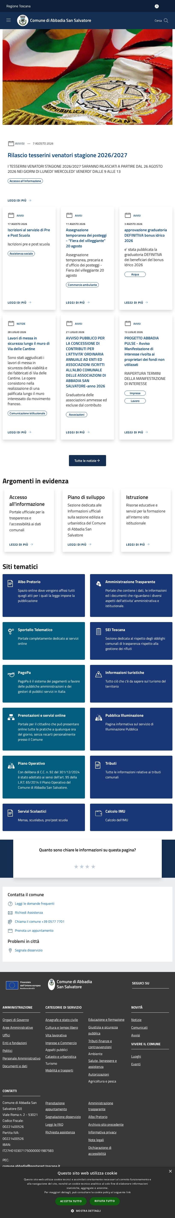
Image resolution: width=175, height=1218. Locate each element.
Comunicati (139, 1027)
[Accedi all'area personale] (157, 6)
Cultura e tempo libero (61, 1027)
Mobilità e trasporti (59, 1070)
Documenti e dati (15, 1066)
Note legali (96, 1139)
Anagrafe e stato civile (61, 1019)
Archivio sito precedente (106, 1124)
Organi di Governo (16, 1019)
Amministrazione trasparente (100, 1106)
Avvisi (20, 143)
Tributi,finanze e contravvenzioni (100, 1043)
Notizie (21, 324)
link (128, 1192)
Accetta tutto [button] (71, 1201)
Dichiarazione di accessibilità (99, 1150)
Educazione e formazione (106, 1019)
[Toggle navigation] (8, 20)
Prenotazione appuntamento (56, 1106)
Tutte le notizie (85, 460)
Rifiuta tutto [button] (105, 1201)
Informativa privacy (102, 1132)
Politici (7, 1050)
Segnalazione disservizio (63, 1116)
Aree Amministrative (18, 1027)
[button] (87, 1211)
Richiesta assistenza (60, 1132)
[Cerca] (166, 20)
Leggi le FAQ (54, 1124)
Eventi (136, 1064)
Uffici (6, 1035)
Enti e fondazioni (15, 1042)
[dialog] (87, 1192)
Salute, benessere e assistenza (102, 1063)
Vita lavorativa (56, 1035)
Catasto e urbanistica (60, 1056)
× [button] (170, 1171)
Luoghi (136, 1056)
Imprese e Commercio (61, 1042)
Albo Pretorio (97, 1116)
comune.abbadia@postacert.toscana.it (31, 1166)
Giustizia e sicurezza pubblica (103, 1030)
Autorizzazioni (98, 1074)
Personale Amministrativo (21, 1058)
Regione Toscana (18, 6)
